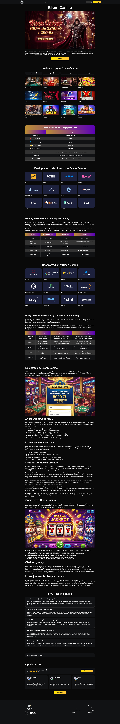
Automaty (85, 73)
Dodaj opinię (87, 670)
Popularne (32, 73)
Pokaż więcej (60, 692)
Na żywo (50, 73)
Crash (67, 73)
